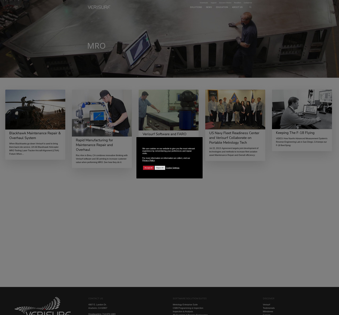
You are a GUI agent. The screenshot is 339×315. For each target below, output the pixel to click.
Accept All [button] (148, 168)
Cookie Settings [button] (172, 168)
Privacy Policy (148, 160)
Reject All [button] (160, 168)
